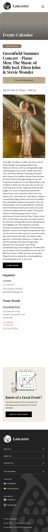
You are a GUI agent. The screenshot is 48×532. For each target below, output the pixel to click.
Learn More (12, 265)
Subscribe (8, 479)
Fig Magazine (13, 488)
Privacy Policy (8, 523)
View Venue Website (10, 328)
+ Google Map (8, 322)
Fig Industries (27, 527)
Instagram (11, 505)
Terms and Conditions (22, 523)
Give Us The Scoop (18, 414)
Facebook (11, 500)
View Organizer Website (12, 288)
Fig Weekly (11, 483)
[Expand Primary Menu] (43, 6)
